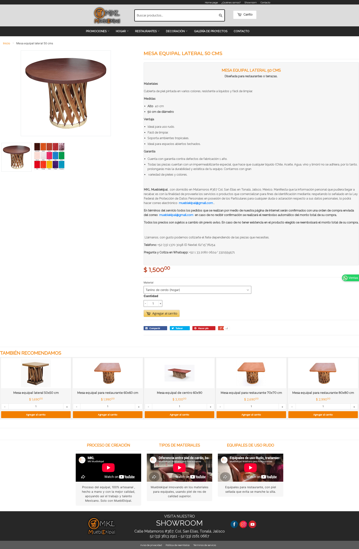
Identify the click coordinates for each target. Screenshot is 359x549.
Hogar (121, 31)
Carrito (248, 14)
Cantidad (151, 296)
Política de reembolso (178, 545)
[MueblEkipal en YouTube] (252, 524)
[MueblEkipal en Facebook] (234, 524)
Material (148, 282)
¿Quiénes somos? (231, 2)
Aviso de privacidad (151, 545)
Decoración (175, 31)
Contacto (265, 2)
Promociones (96, 31)
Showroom (250, 2)
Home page (211, 2)
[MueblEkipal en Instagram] (243, 524)
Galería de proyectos (210, 31)
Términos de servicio (204, 545)
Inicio (6, 43)
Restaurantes (146, 31)
